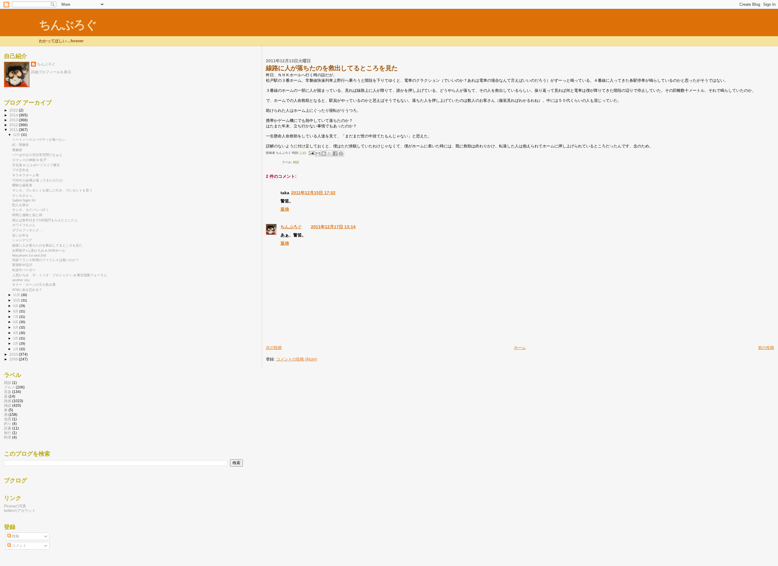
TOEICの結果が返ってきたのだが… (39, 180)
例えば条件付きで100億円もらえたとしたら (45, 220)
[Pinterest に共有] (341, 153)
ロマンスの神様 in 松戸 (29, 160)
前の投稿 (766, 347)
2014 (14, 115)
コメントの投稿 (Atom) (296, 359)
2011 (14, 130)
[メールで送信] (318, 153)
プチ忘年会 (20, 170)
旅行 (7, 433)
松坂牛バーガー (24, 270)
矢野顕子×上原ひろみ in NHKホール (38, 250)
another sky (21, 280)
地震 (7, 419)
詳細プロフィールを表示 (51, 72)
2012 (14, 125)
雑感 (7, 401)
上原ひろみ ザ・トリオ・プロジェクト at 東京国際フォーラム (59, 275)
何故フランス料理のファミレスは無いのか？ (45, 260)
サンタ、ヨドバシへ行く (30, 210)
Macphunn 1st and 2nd (29, 255)
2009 (14, 359)
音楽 (7, 392)
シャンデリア (22, 240)
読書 (7, 428)
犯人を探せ (20, 205)
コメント (18, 546)
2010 (14, 354)
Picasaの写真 (15, 506)
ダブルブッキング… (27, 230)
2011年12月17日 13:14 (333, 226)
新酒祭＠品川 (22, 265)
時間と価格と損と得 (27, 215)
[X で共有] (329, 153)
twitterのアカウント (20, 511)
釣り (7, 424)
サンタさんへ (22, 195)
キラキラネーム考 (25, 175)
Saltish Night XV (24, 200)
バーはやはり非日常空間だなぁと (37, 155)
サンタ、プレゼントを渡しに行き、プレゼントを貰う (52, 190)
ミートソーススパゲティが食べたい (39, 139)
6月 (16, 322)
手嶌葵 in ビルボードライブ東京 (36, 165)
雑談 (7, 383)
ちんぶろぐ (68, 24)
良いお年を (20, 235)
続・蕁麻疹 (20, 145)
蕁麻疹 (17, 150)
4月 (16, 333)
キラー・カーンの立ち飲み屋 (34, 284)
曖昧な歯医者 (22, 185)
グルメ (9, 387)
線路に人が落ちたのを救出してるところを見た (47, 245)
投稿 (15, 536)
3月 (16, 338)
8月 (16, 311)
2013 (14, 120)
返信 (285, 209)
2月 (16, 343)
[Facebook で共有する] (335, 153)
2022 (14, 110)
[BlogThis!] (324, 153)
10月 (17, 300)
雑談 (296, 162)
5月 (16, 327)
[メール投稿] (311, 152)
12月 (17, 134)
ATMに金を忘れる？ (27, 290)
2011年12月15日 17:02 (313, 192)
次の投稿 (274, 347)
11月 (17, 295)
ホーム (520, 347)
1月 (16, 349)
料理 (7, 437)
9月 (16, 306)
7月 (16, 317)
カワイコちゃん (24, 225)
